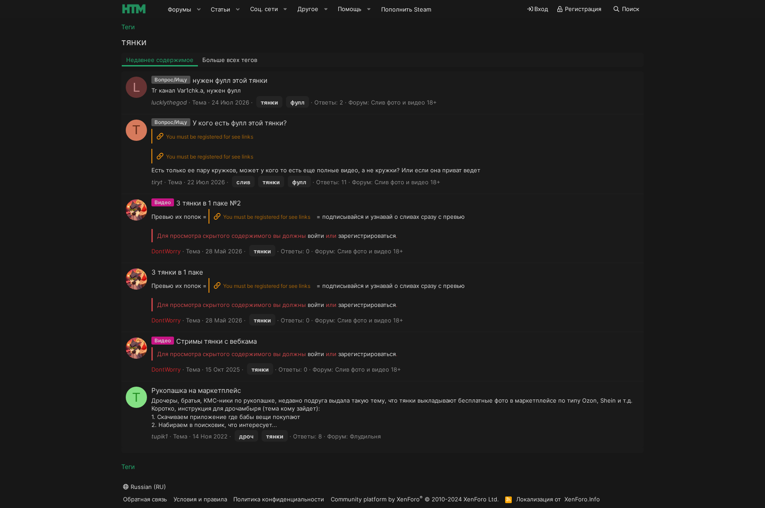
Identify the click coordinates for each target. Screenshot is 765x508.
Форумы (179, 9)
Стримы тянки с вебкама (216, 341)
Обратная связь (145, 499)
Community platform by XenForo (415, 499)
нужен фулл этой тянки (230, 80)
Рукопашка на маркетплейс (196, 390)
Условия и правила (200, 499)
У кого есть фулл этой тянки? (240, 123)
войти (316, 235)
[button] (199, 9)
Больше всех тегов (229, 59)
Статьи (220, 9)
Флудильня (365, 436)
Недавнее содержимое (159, 59)
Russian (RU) (147, 486)
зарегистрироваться (367, 235)
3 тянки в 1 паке (177, 272)
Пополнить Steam (406, 9)
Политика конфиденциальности (278, 499)
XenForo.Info (582, 499)
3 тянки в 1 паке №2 (208, 203)
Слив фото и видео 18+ (404, 102)
